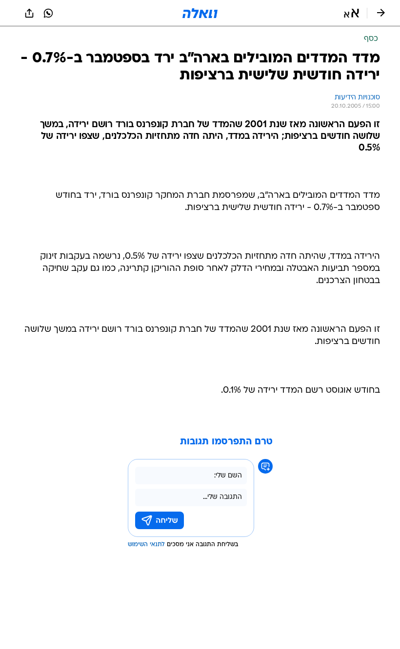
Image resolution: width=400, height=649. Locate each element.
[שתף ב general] (29, 13)
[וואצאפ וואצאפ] (48, 13)
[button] (351, 13)
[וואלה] (200, 13)
